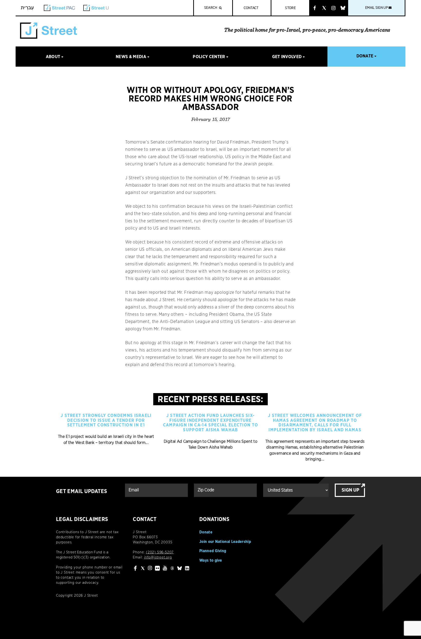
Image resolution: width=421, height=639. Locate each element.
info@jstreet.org (158, 557)
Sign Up (350, 490)
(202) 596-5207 (160, 552)
